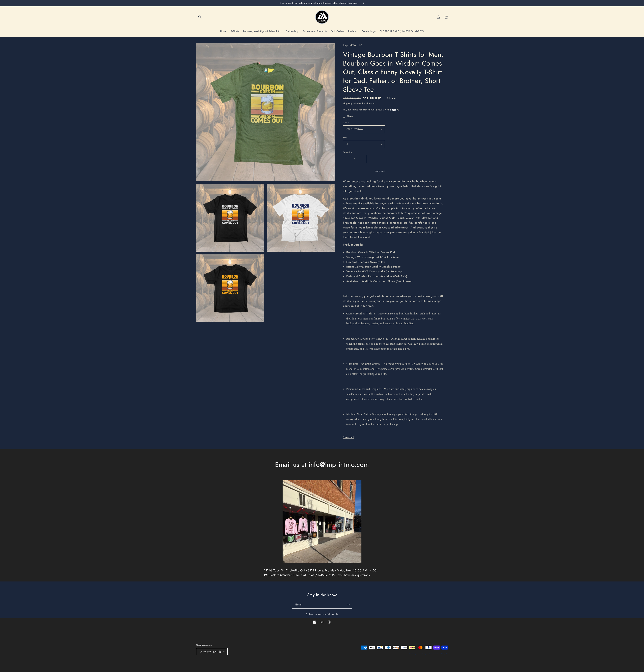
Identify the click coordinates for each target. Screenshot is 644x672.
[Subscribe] (348, 605)
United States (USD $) (210, 651)
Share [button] (350, 116)
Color (345, 122)
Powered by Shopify (439, 654)
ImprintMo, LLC (423, 654)
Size (345, 137)
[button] (200, 17)
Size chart (348, 437)
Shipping (347, 103)
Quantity (347, 152)
